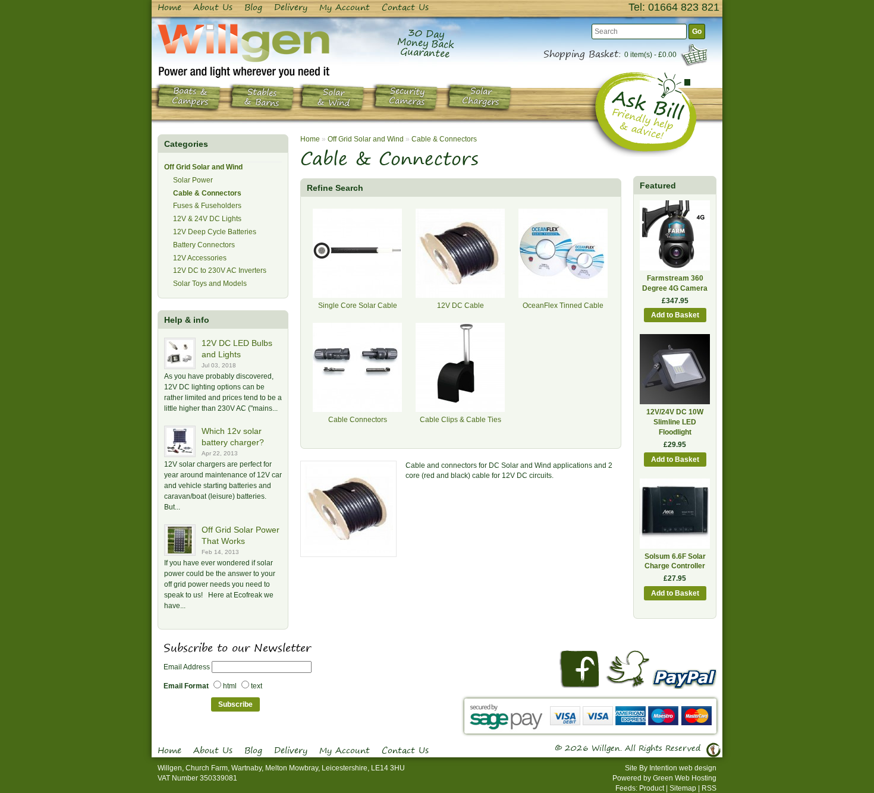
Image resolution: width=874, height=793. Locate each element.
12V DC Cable (460, 305)
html (230, 686)
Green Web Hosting (684, 778)
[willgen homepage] (243, 50)
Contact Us (405, 7)
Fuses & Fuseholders (207, 206)
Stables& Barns (261, 98)
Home (169, 7)
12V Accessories (200, 258)
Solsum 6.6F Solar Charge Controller (675, 561)
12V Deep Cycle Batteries (214, 232)
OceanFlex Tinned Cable (563, 305)
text (256, 686)
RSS (709, 788)
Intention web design (682, 768)
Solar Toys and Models (210, 283)
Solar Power (193, 180)
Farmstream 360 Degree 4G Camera (675, 283)
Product (651, 788)
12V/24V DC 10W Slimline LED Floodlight (674, 422)
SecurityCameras (407, 96)
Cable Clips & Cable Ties (460, 420)
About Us (212, 7)
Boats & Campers (190, 96)
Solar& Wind (333, 98)
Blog (253, 7)
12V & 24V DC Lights (207, 219)
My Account (344, 7)
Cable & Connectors (207, 193)
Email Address (187, 667)
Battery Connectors (204, 245)
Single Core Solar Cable (357, 305)
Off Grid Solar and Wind (203, 167)
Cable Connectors (357, 420)
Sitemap (682, 788)
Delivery (290, 7)
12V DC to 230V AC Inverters (219, 270)
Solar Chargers (480, 96)
